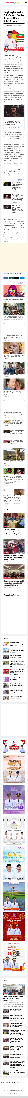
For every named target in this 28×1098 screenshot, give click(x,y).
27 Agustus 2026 (7, 536)
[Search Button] (26, 2)
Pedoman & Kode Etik (21, 1082)
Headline (6, 993)
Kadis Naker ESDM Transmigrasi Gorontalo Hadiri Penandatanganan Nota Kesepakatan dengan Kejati (13, 532)
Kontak (13, 1082)
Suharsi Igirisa (18, 273)
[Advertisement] (14, 257)
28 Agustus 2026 (14, 1000)
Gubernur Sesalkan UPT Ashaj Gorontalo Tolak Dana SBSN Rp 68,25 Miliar (17, 650)
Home (5, 9)
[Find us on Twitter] (16, 1094)
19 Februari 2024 (18, 25)
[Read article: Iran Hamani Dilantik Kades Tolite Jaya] (6, 692)
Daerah (8, 9)
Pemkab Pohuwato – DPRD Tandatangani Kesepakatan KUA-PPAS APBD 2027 (16, 1025)
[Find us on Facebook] (10, 1094)
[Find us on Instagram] (12, 1094)
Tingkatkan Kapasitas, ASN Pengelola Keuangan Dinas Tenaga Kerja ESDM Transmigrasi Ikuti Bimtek (14, 583)
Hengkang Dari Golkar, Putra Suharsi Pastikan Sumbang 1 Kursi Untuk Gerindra (16, 644)
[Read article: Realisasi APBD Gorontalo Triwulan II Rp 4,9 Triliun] (6, 657)
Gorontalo (7, 526)
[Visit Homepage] (14, 2)
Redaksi (8, 1082)
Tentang (3, 1082)
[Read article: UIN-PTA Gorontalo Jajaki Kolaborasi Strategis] (6, 698)
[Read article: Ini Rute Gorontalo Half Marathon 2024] (6, 679)
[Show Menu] (2, 2)
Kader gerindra (10, 273)
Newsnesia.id (11, 1090)
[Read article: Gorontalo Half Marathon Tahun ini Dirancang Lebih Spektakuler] (6, 1072)
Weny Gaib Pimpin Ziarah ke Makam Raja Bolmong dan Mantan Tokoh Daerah (16, 685)
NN (13, 56)
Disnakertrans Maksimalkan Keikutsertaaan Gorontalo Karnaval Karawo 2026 (16, 1056)
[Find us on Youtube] (14, 1094)
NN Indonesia (8, 25)
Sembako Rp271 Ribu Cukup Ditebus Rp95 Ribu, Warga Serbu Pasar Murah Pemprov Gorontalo (14, 557)
